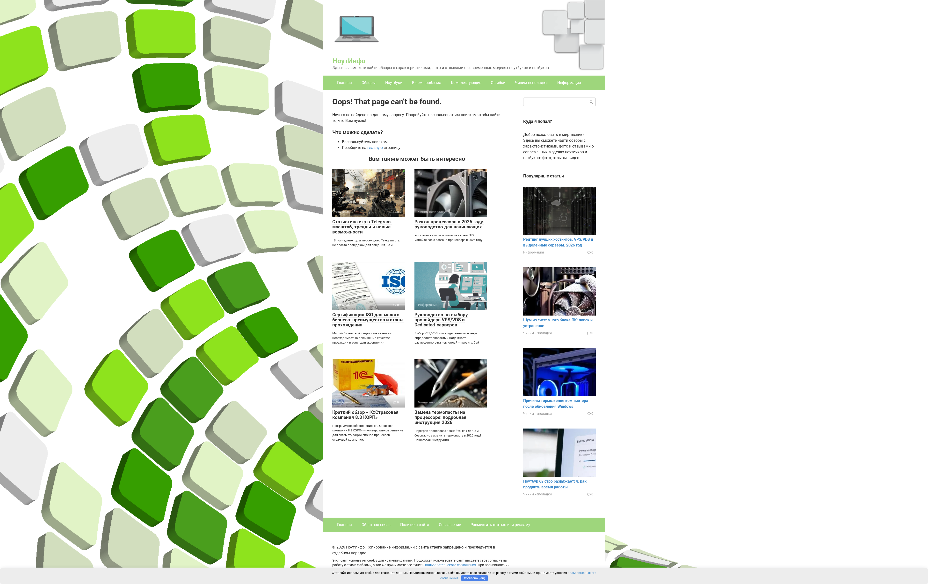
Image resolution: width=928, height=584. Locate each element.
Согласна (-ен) (474, 578)
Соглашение (450, 524)
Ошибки (498, 82)
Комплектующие (466, 82)
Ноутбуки (393, 82)
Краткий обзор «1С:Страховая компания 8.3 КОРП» (365, 414)
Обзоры (369, 82)
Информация (569, 82)
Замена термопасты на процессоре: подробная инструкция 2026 (440, 417)
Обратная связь (376, 524)
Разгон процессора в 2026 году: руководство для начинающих (449, 224)
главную (375, 147)
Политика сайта (414, 524)
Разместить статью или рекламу (500, 524)
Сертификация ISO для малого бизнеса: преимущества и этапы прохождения (368, 320)
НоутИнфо (349, 61)
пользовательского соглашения (450, 565)
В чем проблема (426, 82)
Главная (344, 82)
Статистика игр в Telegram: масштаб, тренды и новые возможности (362, 227)
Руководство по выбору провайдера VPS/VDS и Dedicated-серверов (441, 320)
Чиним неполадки (531, 82)
